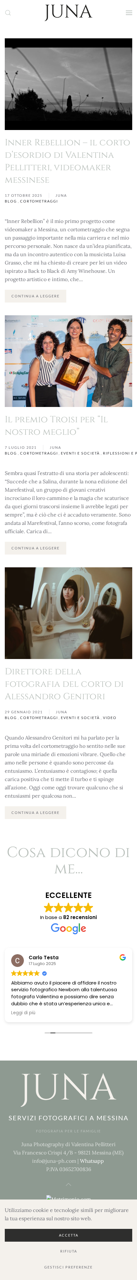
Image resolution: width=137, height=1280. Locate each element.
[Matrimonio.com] (68, 1198)
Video (110, 718)
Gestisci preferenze (68, 1267)
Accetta (68, 1235)
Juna (61, 195)
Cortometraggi (39, 201)
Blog (11, 201)
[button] (8, 13)
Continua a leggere (35, 296)
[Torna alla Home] (68, 13)
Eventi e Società (80, 453)
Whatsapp (92, 1161)
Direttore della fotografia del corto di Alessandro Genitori (64, 684)
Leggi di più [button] (23, 1013)
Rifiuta (68, 1251)
